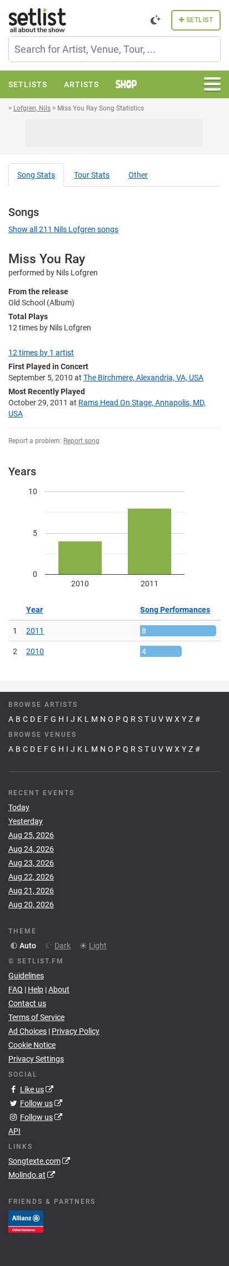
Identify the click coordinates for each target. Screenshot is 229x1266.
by (41, 352)
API (14, 1131)
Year (34, 609)
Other (138, 174)
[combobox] (114, 49)
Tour (91, 174)
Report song (81, 441)
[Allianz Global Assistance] (25, 1221)
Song (36, 174)
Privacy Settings (36, 1058)
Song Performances (175, 609)
